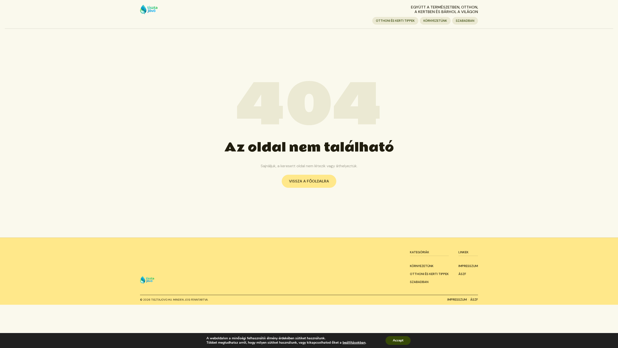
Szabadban (465, 21)
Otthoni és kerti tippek (395, 21)
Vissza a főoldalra (309, 181)
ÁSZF (462, 274)
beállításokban (354, 343)
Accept (398, 340)
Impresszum (468, 266)
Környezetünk (435, 21)
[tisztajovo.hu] (149, 9)
